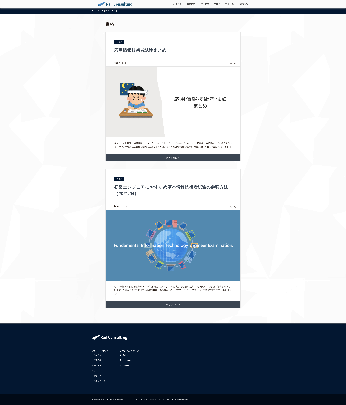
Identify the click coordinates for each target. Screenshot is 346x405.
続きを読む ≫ (173, 158)
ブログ (217, 4)
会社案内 (204, 4)
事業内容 (191, 4)
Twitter (126, 355)
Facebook (127, 360)
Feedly (126, 365)
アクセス (229, 4)
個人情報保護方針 (98, 399)
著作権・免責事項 (116, 399)
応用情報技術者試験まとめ (140, 50)
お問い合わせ (245, 4)
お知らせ (177, 4)
